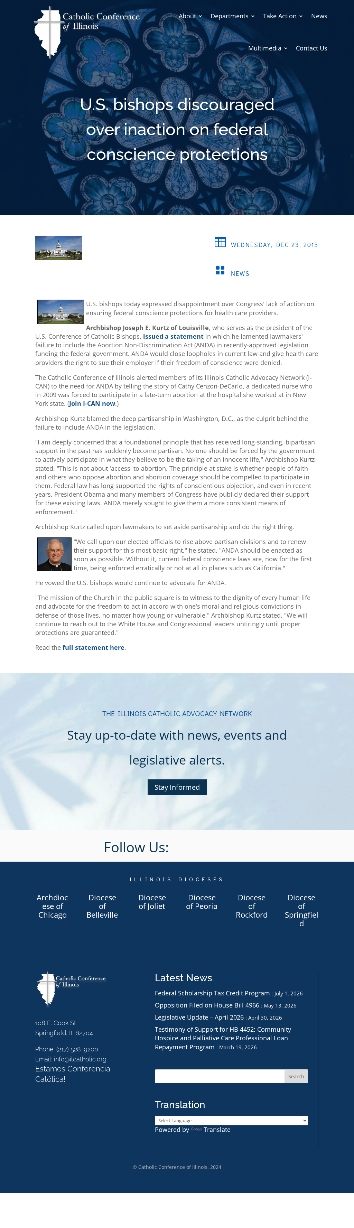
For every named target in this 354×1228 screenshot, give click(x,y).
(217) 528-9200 (77, 1049)
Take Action (280, 16)
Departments (230, 16)
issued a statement (173, 336)
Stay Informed (177, 787)
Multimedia (264, 48)
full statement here (93, 647)
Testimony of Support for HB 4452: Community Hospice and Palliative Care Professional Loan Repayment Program (223, 1038)
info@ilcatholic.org (80, 1059)
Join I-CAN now (92, 403)
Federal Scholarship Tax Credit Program (212, 993)
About (187, 16)
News (319, 16)
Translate (217, 1129)
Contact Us (311, 48)
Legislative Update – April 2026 (199, 1017)
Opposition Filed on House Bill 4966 (207, 1005)
